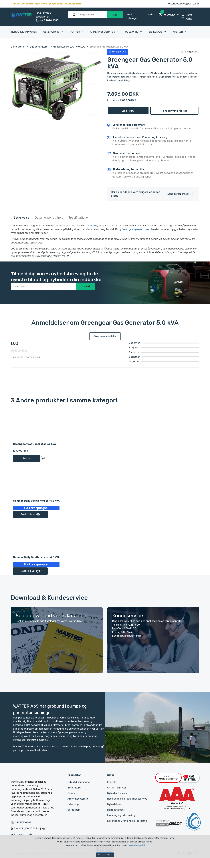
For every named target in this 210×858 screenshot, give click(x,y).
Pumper (75, 31)
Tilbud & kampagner (24, 31)
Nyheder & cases (117, 793)
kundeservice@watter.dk (184, 3)
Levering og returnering (121, 815)
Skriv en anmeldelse (105, 336)
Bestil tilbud (28, 514)
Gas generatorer (39, 46)
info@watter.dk (23, 834)
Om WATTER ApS (117, 787)
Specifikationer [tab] (78, 217)
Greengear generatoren (135, 229)
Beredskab (156, 31)
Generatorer (51, 31)
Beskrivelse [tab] (21, 217)
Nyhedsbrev (114, 804)
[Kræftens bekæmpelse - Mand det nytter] (177, 777)
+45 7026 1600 (49, 20)
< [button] (102, 373)
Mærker (178, 31)
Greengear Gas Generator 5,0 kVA (109, 46)
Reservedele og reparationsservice (127, 798)
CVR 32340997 (22, 822)
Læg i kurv (128, 110)
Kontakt (151, 14)
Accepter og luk (105, 855)
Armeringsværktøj (102, 31)
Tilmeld (85, 286)
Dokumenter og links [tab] (49, 217)
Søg (115, 14)
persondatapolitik (136, 845)
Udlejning (132, 31)
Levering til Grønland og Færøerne (127, 820)
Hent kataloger (116, 809)
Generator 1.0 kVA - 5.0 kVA (69, 46)
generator (91, 225)
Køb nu (27, 458)
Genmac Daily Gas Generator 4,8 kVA (36, 500)
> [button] (107, 373)
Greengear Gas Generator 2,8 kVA (34, 444)
